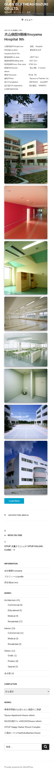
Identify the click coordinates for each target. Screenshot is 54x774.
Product (11, 661)
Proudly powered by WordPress (18, 767)
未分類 (7, 673)
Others (7, 651)
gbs (20, 30)
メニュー (28, 20)
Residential (13, 621)
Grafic (11, 655)
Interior (7, 628)
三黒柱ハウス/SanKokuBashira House (22, 733)
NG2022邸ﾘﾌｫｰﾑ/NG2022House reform (23, 721)
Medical (25, 515)
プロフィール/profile (13, 576)
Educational (13, 610)
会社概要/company (13, 570)
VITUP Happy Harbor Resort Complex (22, 727)
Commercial (13, 605)
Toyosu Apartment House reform (19, 715)
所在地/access (11, 582)
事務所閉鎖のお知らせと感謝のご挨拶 (22, 709)
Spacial (11, 666)
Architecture (14, 515)
